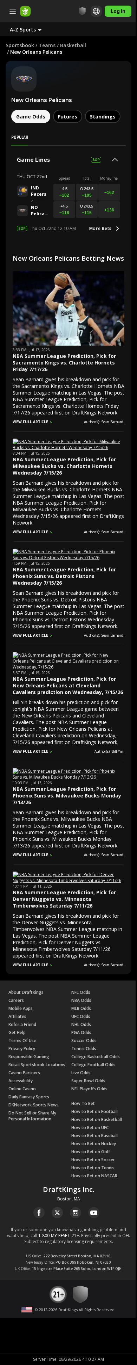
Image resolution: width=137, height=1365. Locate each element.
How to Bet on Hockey (93, 1144)
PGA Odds (81, 1032)
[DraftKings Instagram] (75, 1212)
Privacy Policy (21, 1049)
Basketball (73, 45)
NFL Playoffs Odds (89, 1089)
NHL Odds (81, 1024)
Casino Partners (24, 1073)
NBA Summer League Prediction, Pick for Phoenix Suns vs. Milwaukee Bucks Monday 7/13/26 (67, 796)
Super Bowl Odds (88, 1081)
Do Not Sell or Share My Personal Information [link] (32, 1116)
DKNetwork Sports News (33, 1105)
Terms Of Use (22, 1040)
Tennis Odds (83, 1049)
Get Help (17, 1032)
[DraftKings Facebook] (39, 1212)
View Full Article (30, 421)
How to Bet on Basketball (96, 1119)
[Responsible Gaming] (77, 11)
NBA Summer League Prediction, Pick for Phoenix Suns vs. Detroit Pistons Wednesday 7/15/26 (64, 576)
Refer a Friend (22, 1024)
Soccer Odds (84, 1040)
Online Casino (22, 1089)
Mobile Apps (20, 1008)
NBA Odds (81, 1000)
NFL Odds (80, 992)
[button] (31, 29)
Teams (47, 45)
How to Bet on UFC (90, 1128)
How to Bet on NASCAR (94, 1176)
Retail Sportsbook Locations (36, 1065)
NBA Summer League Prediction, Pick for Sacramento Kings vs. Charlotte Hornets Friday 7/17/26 (64, 363)
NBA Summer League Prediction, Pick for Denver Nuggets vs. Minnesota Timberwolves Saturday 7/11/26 (64, 899)
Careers (16, 1000)
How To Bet (83, 1103)
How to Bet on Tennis (93, 1168)
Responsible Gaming (28, 1057)
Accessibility (20, 1081)
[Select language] (91, 11)
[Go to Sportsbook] (25, 11)
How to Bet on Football (94, 1111)
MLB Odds (81, 1008)
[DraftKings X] (57, 1212)
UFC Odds (80, 1016)
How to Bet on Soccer (93, 1160)
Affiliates (17, 1016)
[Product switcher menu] (12, 11)
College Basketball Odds (95, 1057)
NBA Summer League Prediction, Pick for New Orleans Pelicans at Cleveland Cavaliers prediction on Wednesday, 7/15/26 (68, 685)
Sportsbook (20, 45)
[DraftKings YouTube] (93, 1212)
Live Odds (81, 1073)
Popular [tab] (19, 137)
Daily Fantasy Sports (28, 1097)
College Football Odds (93, 1065)
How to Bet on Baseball (94, 1136)
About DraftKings (26, 992)
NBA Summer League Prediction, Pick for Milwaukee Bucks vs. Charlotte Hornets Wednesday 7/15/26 (64, 466)
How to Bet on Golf (90, 1152)
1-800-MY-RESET (54, 1235)
